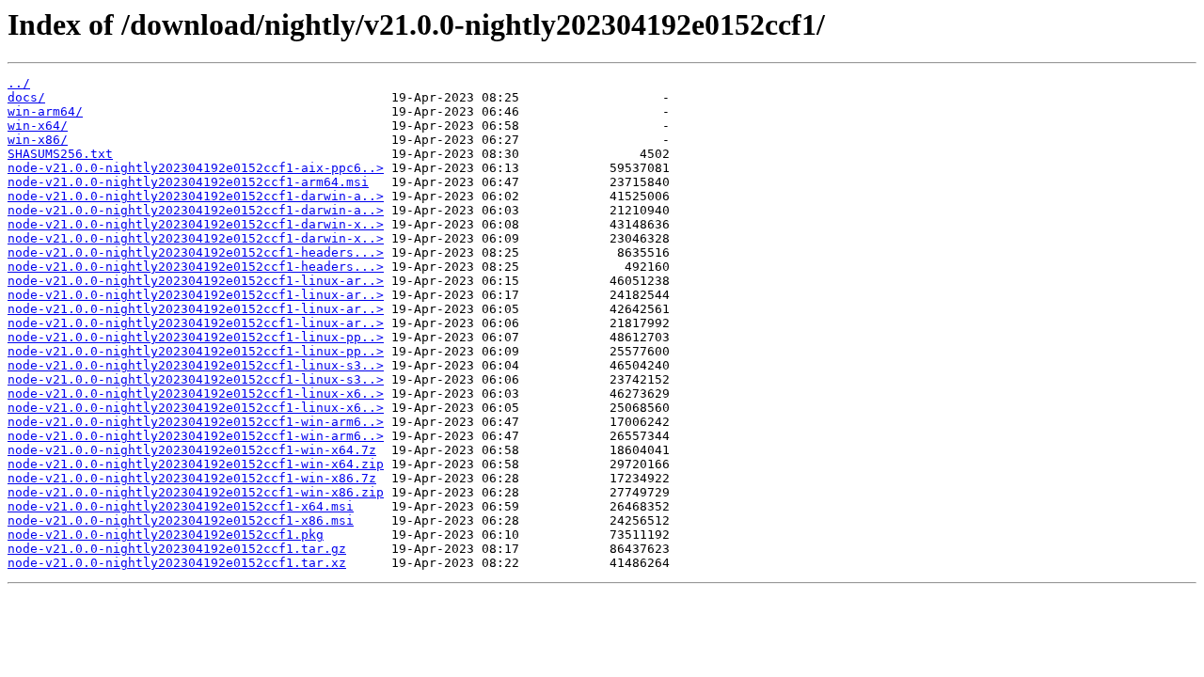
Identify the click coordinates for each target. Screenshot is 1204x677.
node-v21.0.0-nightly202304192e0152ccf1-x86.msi (181, 520)
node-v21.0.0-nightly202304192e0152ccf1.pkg (166, 534)
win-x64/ (38, 125)
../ (19, 83)
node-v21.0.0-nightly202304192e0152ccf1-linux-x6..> (196, 393)
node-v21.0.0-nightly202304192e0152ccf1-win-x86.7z (192, 478)
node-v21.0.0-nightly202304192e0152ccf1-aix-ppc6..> (196, 168)
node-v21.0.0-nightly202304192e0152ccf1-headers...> (196, 252)
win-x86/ (38, 140)
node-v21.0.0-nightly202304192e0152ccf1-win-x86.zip (196, 492)
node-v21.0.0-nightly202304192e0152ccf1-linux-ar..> (196, 281)
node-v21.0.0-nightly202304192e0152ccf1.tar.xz (177, 563)
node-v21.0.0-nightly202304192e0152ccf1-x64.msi (181, 506)
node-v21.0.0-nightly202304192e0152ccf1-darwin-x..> (196, 224)
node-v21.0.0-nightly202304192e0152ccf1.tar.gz (177, 549)
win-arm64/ (45, 111)
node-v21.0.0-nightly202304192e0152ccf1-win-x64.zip (196, 464)
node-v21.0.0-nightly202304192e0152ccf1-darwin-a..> (196, 196)
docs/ (26, 97)
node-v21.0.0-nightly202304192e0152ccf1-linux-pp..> (196, 337)
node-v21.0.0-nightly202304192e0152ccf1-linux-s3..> (196, 365)
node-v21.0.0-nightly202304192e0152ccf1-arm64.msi (188, 182)
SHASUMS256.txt (60, 154)
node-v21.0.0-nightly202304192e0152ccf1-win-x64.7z (192, 450)
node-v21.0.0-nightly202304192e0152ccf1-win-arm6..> (196, 422)
